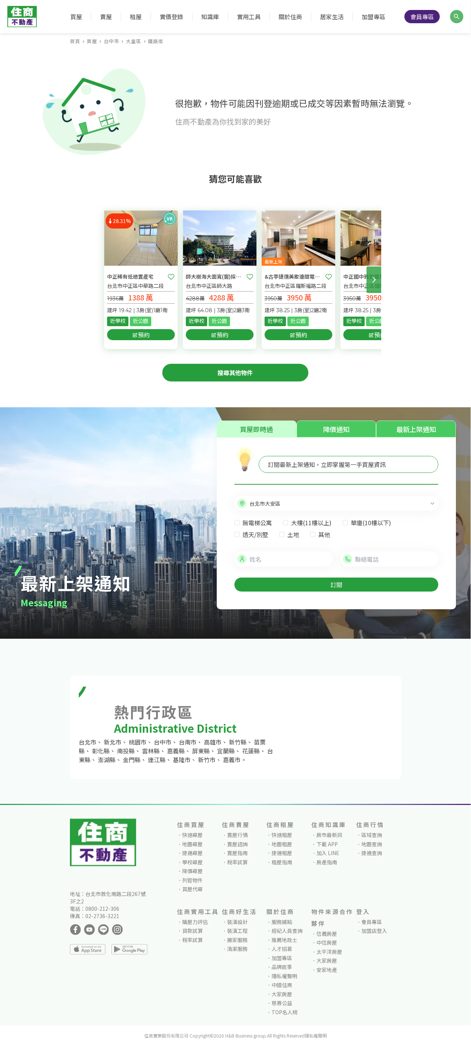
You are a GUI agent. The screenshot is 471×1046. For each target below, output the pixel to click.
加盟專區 (373, 16)
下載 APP (327, 844)
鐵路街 (155, 41)
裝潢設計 (237, 921)
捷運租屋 (282, 853)
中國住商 (282, 985)
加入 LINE (327, 853)
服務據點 (282, 921)
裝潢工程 (237, 930)
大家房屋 (282, 994)
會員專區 (422, 16)
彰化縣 (101, 750)
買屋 (92, 41)
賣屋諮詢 (237, 844)
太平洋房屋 (329, 951)
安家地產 (326, 969)
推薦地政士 (284, 940)
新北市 (112, 742)
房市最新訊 (329, 834)
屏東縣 (201, 750)
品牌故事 (282, 966)
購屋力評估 (195, 921)
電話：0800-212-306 (94, 908)
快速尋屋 (192, 834)
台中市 (111, 41)
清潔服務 (237, 948)
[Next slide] (373, 279)
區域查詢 (371, 834)
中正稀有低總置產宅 (130, 276)
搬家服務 (237, 940)
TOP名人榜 (285, 1012)
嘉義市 (232, 759)
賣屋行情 (237, 834)
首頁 (75, 41)
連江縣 (157, 759)
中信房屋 (326, 942)
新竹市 (207, 759)
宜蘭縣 (226, 750)
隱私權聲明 (284, 976)
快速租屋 (282, 834)
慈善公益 (282, 1003)
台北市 (87, 742)
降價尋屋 (192, 871)
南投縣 (126, 750)
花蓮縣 (251, 750)
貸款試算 (192, 930)
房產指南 (326, 862)
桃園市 (137, 742)
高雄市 (213, 742)
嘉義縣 (176, 750)
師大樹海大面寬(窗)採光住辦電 (214, 276)
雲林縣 (151, 750)
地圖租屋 (282, 844)
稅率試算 (237, 862)
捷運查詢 (371, 853)
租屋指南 (282, 862)
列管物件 (192, 880)
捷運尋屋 (192, 853)
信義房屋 (326, 933)
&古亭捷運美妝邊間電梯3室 (293, 276)
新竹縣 (238, 742)
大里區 (133, 41)
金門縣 (132, 759)
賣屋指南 (237, 853)
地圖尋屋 (192, 844)
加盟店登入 (374, 930)
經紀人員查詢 (287, 930)
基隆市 (182, 759)
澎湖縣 (107, 759)
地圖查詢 (371, 844)
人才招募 (282, 948)
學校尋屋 (192, 862)
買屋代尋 (192, 889)
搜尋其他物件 (235, 372)
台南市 (187, 742)
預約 (144, 334)
